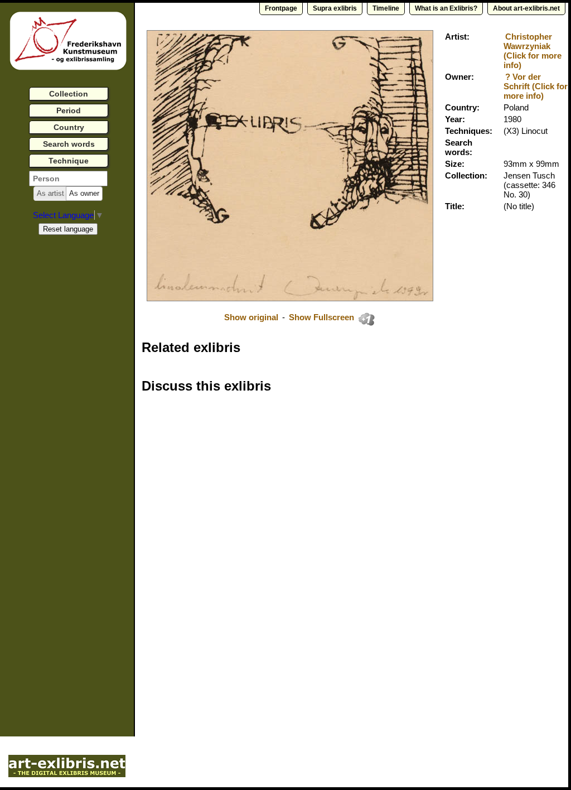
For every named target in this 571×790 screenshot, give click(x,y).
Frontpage (281, 8)
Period (68, 110)
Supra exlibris (335, 8)
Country (69, 127)
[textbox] (68, 178)
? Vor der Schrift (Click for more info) (536, 86)
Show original (251, 317)
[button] (50, 193)
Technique (69, 160)
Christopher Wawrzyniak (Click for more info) (533, 51)
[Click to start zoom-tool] (290, 298)
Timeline (385, 8)
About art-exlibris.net (526, 8)
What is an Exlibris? (446, 8)
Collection (68, 93)
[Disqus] (313, 544)
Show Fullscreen (322, 317)
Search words (69, 143)
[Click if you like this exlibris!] (366, 319)
